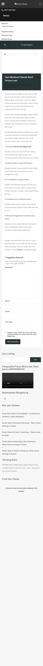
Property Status (8, 32)
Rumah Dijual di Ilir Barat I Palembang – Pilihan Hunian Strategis (21, 433)
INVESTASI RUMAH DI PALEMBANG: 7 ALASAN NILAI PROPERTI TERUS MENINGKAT (21, 415)
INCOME (20, 250)
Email (7, 311)
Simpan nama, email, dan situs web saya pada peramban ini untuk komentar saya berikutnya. (21, 334)
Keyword (5, 23)
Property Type (7, 35)
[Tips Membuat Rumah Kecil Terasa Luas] (21, 62)
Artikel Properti (25, 85)
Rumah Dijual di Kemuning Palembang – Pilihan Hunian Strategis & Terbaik (21, 424)
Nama (7, 301)
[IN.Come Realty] (21, 6)
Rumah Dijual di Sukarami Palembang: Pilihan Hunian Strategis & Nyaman (20, 452)
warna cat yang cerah (22, 146)
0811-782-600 (9, 10)
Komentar (9, 267)
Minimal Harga (7, 39)
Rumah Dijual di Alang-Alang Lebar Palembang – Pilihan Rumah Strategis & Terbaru (19, 443)
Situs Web (8, 322)
